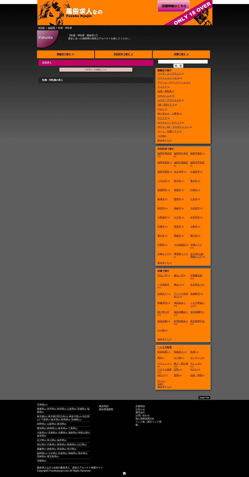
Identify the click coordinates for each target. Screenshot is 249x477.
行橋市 (193, 190)
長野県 (40, 424)
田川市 (177, 180)
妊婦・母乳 (196, 375)
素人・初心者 (181, 363)
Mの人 (160, 375)
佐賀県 (61, 453)
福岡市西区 (163, 171)
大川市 (177, 217)
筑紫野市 (162, 190)
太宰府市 (195, 217)
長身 (192, 352)
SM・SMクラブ (165, 104)
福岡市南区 (163, 162)
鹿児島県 (52, 456)
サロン (161, 109)
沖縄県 (40, 460)
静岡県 (50, 428)
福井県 (60, 440)
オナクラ (162, 118)
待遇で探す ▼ (181, 54)
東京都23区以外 (56, 416)
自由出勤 (162, 321)
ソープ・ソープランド (169, 73)
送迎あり (162, 293)
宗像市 (161, 226)
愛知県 (40, 428)
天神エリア (163, 254)
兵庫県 (61, 432)
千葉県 (44, 419)
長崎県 (71, 453)
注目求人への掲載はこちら (96, 70)
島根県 (70, 444)
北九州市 (178, 171)
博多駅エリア (181, 254)
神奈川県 (73, 416)
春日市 (161, 235)
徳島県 (50, 449)
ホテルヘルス (164, 95)
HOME (41, 27)
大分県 (51, 453)
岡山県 (40, 444)
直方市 (193, 180)
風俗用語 (103, 406)
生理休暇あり (181, 321)
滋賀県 (71, 432)
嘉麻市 (177, 208)
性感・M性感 (164, 91)
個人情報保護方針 (144, 418)
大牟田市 (195, 208)
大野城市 (162, 217)
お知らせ (140, 409)
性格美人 (178, 352)
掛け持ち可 (163, 312)
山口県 (80, 444)
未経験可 (195, 293)
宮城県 (80, 409)
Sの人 (193, 369)
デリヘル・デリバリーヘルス (172, 82)
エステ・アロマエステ (169, 100)
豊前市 (177, 199)
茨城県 (74, 419)
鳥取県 (60, 444)
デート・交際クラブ (168, 131)
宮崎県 (40, 456)
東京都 (40, 416)
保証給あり (180, 303)
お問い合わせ (142, 415)
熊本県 (81, 453)
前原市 (161, 208)
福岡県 (51, 27)
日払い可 (162, 275)
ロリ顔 (177, 357)
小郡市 (193, 226)
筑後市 (177, 190)
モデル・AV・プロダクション (173, 127)
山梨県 (50, 424)
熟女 (159, 357)
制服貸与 (162, 303)
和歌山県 (83, 432)
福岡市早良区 (197, 162)
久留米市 (195, 171)
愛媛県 (40, 449)
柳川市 (193, 235)
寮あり (177, 284)
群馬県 (64, 419)
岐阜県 (61, 428)
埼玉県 (86, 416)
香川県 (70, 449)
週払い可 (178, 275)
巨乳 (176, 369)
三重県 (71, 428)
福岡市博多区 (164, 153)
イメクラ (162, 87)
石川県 (40, 440)
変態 (176, 375)
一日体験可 (163, 284)
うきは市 (162, 180)
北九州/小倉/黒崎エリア (197, 255)
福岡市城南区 (181, 162)
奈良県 (40, 435)
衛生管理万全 (197, 321)
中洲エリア (196, 244)
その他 (161, 136)
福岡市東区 (196, 153)
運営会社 (140, 412)
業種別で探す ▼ (65, 54)
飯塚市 (161, 199)
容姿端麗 (162, 352)
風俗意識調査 (106, 409)
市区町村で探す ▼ (123, 54)
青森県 (40, 409)
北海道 (40, 404)
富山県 (50, 440)
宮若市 (177, 226)
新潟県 (60, 424)
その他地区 (180, 244)
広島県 (50, 444)
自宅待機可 (196, 312)
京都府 (51, 432)
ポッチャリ (196, 357)
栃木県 (54, 419)
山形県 (70, 409)
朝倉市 (177, 235)
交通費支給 (196, 275)
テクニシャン (164, 363)
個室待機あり (181, 312)
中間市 (161, 244)
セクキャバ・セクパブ (169, 122)
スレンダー (196, 363)
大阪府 (40, 432)
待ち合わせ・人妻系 (168, 113)
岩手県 (50, 409)
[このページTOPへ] (204, 398)
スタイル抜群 (164, 369)
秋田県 (60, 409)
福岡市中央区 (181, 153)
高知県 (60, 449)
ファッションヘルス (168, 78)
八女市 (193, 199)
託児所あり (196, 284)
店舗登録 (140, 406)
